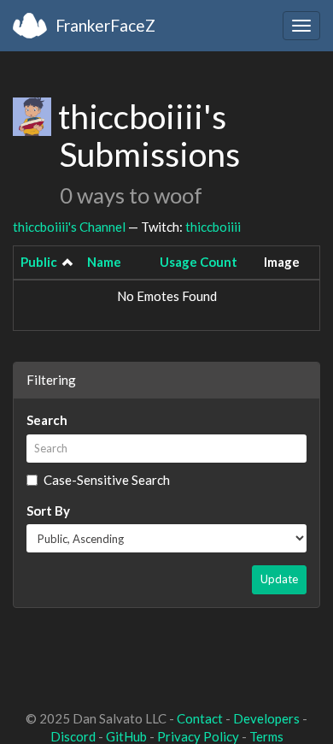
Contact (200, 718)
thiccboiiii (213, 226)
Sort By (48, 510)
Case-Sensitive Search (107, 479)
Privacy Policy (198, 736)
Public (38, 261)
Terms (266, 736)
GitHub (126, 736)
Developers (266, 718)
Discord (73, 736)
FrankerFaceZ (105, 25)
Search (46, 420)
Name (104, 261)
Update (279, 579)
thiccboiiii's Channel (69, 226)
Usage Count (198, 261)
